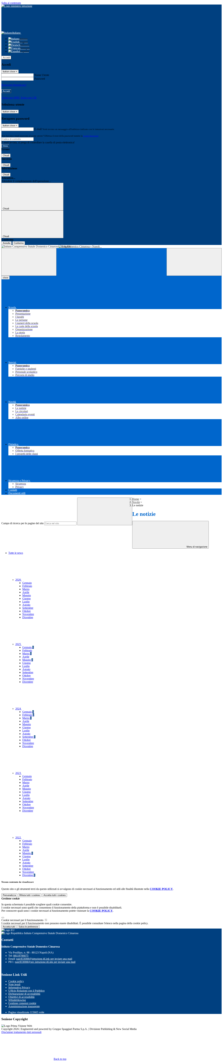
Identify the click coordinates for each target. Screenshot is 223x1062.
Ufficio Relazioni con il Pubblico (26, 990)
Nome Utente (41, 75)
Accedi (6, 57)
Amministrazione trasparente (24, 1006)
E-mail (38, 129)
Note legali (14, 984)
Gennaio (27, 582)
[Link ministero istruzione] (16, 6)
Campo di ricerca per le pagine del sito (22, 523)
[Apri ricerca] (194, 262)
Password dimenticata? (13, 84)
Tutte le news (15, 552)
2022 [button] (18, 837)
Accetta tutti (55, 895)
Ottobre (26, 611)
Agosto (26, 604)
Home (135, 499)
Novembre (28, 614)
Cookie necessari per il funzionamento (22, 920)
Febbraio (27, 585)
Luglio (26, 601)
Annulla (6, 243)
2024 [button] (18, 708)
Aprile (25, 592)
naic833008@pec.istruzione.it (45, 961)
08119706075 (20, 955)
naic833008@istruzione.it (44, 958)
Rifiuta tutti (29, 895)
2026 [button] (18, 579)
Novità (136, 502)
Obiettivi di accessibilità (21, 996)
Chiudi (6, 155)
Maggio (26, 595)
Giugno (26, 598)
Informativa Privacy (19, 987)
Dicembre (27, 617)
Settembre (27, 607)
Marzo (25, 589)
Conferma (19, 243)
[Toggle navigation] (28, 262)
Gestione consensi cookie (22, 1003)
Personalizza (9, 895)
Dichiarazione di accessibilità (24, 993)
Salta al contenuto (11, 2)
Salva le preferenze (28, 926)
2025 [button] (18, 644)
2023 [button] (18, 773)
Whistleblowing (17, 1000)
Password (39, 78)
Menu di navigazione (196, 546)
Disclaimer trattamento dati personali (21, 1032)
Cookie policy (16, 981)
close (5, 277)
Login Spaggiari (90, 135)
